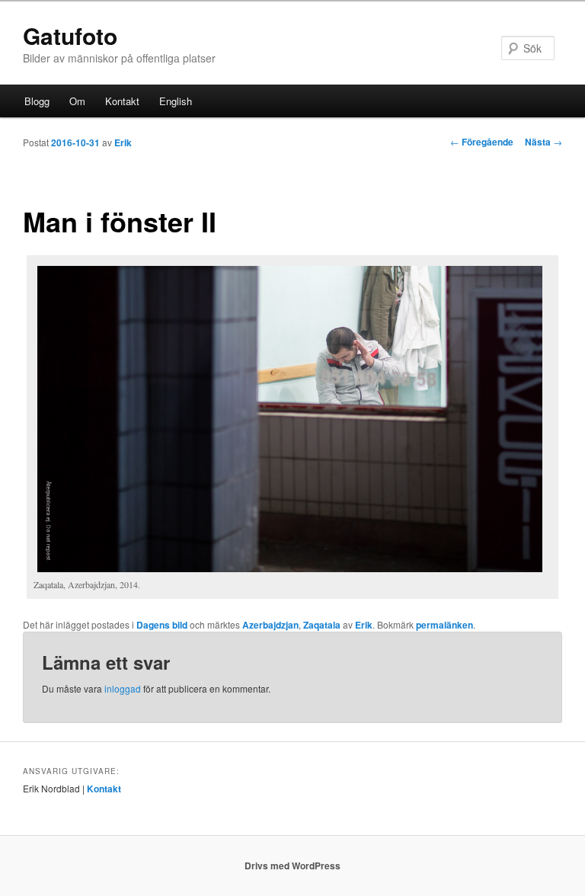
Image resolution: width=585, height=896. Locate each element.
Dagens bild (161, 625)
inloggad (122, 688)
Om (77, 101)
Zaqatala (321, 625)
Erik (123, 142)
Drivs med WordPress (292, 865)
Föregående (481, 142)
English (175, 101)
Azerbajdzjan (270, 625)
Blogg (37, 101)
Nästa (543, 142)
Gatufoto (70, 35)
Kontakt (122, 101)
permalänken (444, 625)
